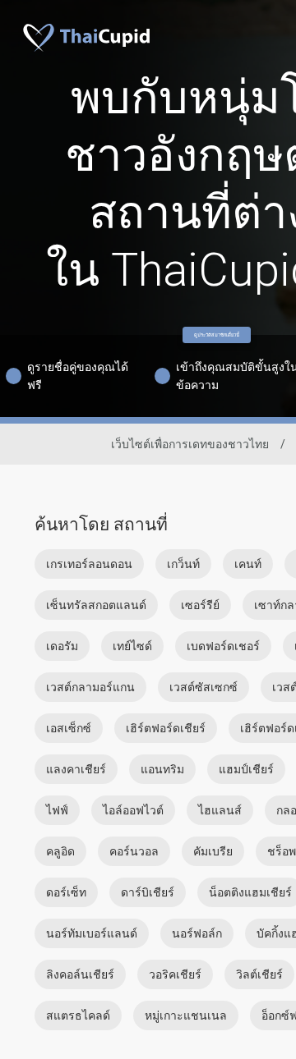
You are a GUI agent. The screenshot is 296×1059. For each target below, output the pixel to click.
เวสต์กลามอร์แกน (90, 687)
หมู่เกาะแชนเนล (186, 1015)
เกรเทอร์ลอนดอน (89, 564)
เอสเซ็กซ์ (68, 728)
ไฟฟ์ (57, 810)
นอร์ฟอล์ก (197, 933)
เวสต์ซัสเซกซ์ (203, 687)
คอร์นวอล (134, 851)
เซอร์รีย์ (200, 605)
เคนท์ (247, 564)
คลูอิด (60, 851)
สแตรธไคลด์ (78, 1015)
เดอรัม (62, 646)
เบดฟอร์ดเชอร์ (223, 646)
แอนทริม (162, 769)
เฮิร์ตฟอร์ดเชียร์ (166, 728)
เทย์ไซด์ (132, 646)
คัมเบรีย (213, 851)
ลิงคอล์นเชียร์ (80, 974)
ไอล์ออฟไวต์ (133, 810)
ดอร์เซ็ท (66, 892)
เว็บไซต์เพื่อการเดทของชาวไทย (190, 444)
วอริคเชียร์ (175, 974)
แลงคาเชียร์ (76, 769)
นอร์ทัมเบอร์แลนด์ (91, 933)
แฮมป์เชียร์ (246, 769)
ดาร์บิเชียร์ (147, 892)
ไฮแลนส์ (220, 810)
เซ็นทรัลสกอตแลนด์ (96, 605)
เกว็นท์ (183, 564)
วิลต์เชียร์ (259, 974)
